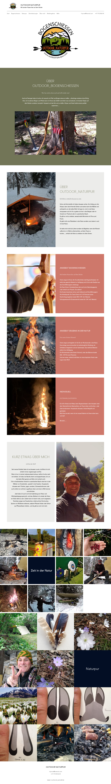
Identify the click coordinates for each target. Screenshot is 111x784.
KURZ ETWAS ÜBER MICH (30, 456)
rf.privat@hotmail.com (87, 13)
